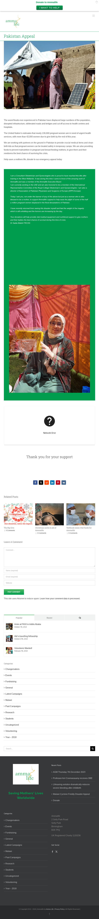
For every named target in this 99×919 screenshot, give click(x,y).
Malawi (8, 700)
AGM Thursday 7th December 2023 (69, 772)
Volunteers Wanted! (23, 648)
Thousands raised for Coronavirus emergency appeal (18, 529)
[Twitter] (56, 852)
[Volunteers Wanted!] (9, 649)
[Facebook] (52, 852)
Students (9, 719)
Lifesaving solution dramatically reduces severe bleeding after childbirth (71, 786)
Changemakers (12, 669)
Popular (19, 618)
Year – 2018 (10, 737)
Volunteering (11, 731)
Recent (49, 618)
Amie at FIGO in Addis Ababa (27, 624)
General (9, 688)
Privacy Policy (59, 909)
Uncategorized (12, 725)
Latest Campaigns (13, 694)
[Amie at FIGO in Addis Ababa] (9, 625)
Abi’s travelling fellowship (26, 636)
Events (8, 675)
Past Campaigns (13, 706)
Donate (56, 800)
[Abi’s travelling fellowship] (9, 637)
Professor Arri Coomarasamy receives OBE (72, 778)
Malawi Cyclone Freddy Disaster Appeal (71, 794)
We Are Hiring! (41, 528)
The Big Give (71, 528)
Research (9, 712)
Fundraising (10, 681)
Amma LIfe (49, 909)
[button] (6, 519)
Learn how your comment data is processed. (60, 598)
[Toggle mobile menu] (93, 15)
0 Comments (10, 533)
